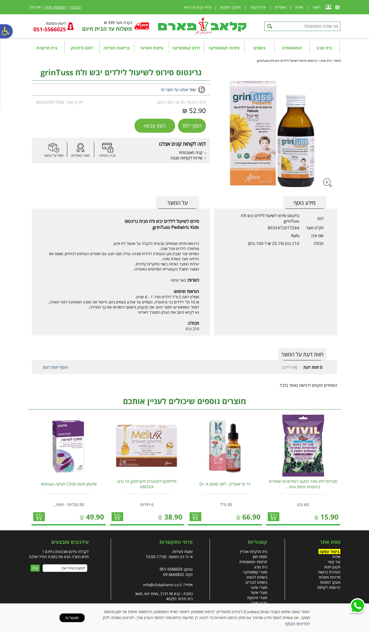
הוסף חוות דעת (55, 367)
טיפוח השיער (151, 47)
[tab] (177, 203)
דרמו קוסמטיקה (186, 47)
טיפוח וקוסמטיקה (224, 47)
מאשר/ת (72, 617)
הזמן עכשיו (155, 125)
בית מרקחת (46, 47)
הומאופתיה (292, 47)
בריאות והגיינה (116, 47)
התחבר (75, 7)
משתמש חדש (55, 7)
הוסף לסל (192, 125)
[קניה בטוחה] (107, 147)
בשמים (259, 47)
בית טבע (324, 47)
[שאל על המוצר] (53, 147)
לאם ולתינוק (82, 47)
